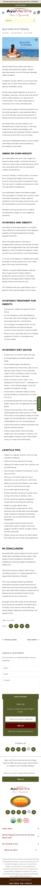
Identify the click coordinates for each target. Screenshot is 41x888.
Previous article (10, 640)
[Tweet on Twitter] (22, 626)
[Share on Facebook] (11, 626)
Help (21, 883)
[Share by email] (27, 626)
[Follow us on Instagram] (18, 749)
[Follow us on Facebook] (7, 749)
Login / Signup (14, 883)
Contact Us (28, 883)
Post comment (20, 697)
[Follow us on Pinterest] (24, 749)
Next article (32, 640)
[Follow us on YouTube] (28, 748)
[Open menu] (3, 13)
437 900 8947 (22, 5)
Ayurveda (5, 33)
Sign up (20, 726)
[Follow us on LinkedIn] (33, 749)
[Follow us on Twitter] (13, 749)
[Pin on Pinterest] (16, 626)
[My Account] (34, 13)
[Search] (34, 20)
